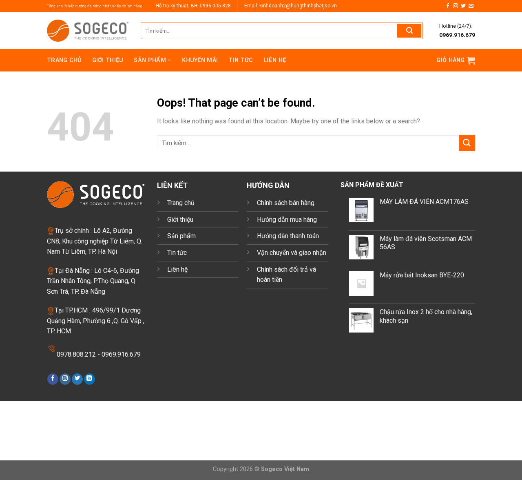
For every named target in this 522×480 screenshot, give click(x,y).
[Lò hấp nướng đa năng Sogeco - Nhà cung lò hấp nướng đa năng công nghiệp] (87, 31)
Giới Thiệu (108, 60)
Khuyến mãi (200, 60)
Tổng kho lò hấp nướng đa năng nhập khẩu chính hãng (94, 6)
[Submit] (409, 30)
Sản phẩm (150, 60)
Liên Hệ (274, 60)
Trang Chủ (64, 60)
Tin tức (240, 60)
